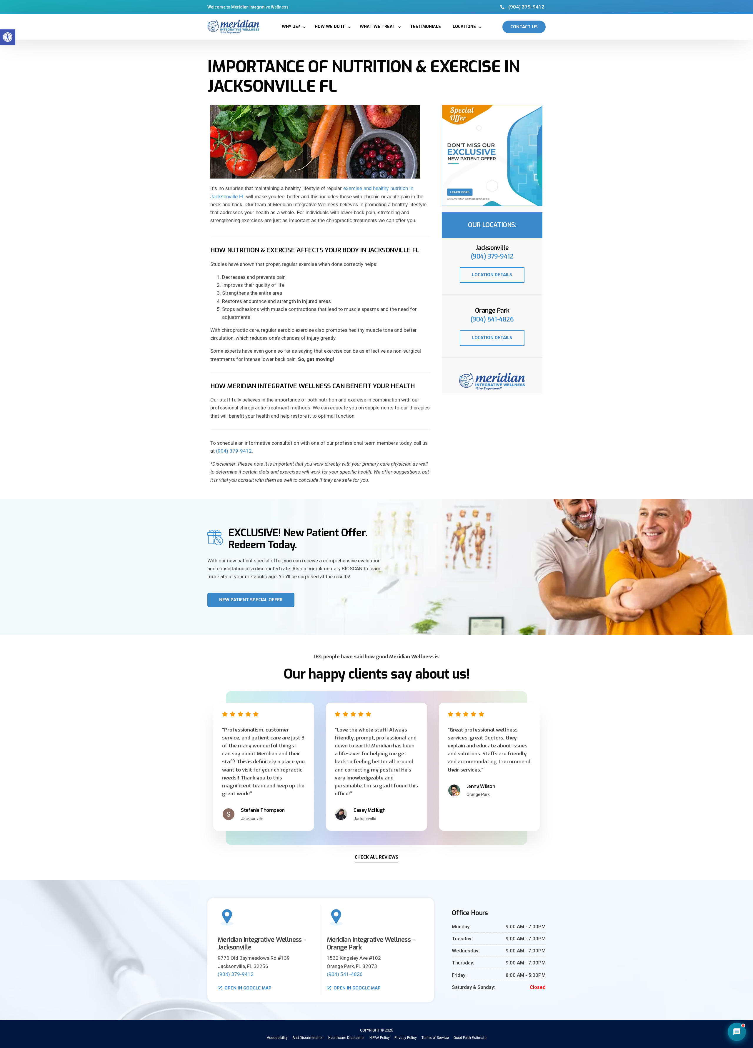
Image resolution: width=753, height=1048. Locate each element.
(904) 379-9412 (234, 451)
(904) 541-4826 (492, 319)
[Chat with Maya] (737, 1032)
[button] (7, 37)
